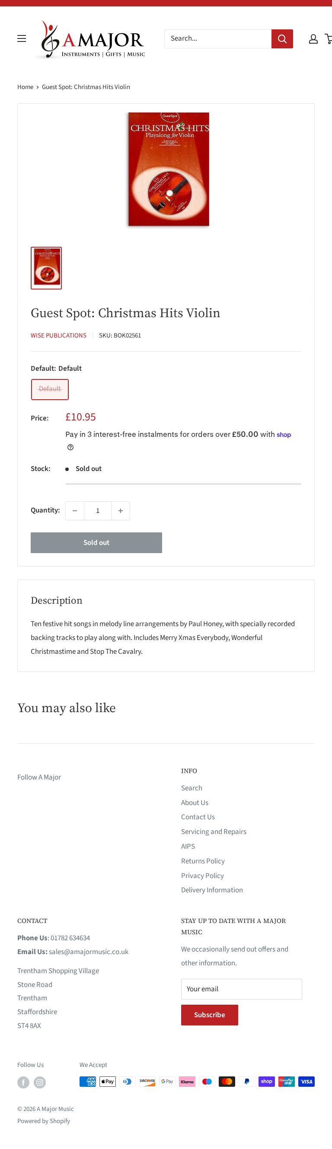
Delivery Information (212, 890)
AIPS (188, 846)
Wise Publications (58, 335)
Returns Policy (203, 861)
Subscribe (209, 1015)
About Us (194, 803)
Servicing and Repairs (213, 832)
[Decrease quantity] (75, 511)
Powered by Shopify (43, 1121)
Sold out (96, 543)
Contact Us (198, 817)
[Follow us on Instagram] (40, 1082)
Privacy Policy (202, 876)
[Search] (282, 38)
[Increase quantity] (121, 511)
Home (25, 87)
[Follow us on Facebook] (23, 1082)
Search (191, 788)
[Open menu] (21, 38)
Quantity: (45, 510)
